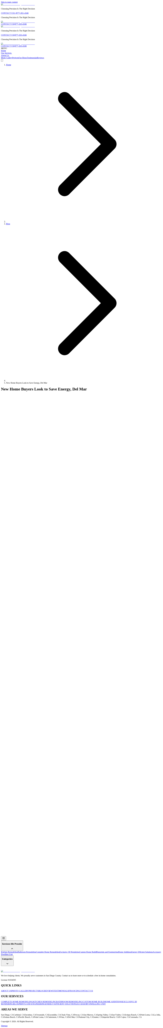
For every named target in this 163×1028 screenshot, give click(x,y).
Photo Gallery (6, 58)
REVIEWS (48, 991)
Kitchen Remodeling (9, 952)
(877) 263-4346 (20, 24)
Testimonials (32, 58)
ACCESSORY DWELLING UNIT (91, 1004)
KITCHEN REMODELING (44, 1002)
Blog (8, 224)
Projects (15, 58)
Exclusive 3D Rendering (69, 952)
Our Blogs (23, 58)
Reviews (40, 58)
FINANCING (74, 991)
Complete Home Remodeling (13, 888)
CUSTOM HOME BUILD (93, 1002)
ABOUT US (6, 991)
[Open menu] (2, 60)
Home (3, 51)
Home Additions (124, 952)
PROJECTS (34, 991)
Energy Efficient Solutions (35, 888)
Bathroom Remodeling (27, 952)
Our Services (6, 53)
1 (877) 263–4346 (21, 13)
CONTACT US (7, 13)
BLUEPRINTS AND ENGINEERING (29, 1004)
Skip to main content (9, 2)
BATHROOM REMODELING (69, 1002)
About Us (5, 55)
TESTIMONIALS (61, 991)
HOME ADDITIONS (113, 1002)
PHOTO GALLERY (20, 991)
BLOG (41, 991)
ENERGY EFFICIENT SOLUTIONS (61, 1004)
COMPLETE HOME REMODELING (17, 1002)
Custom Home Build (87, 952)
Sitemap (4, 1026)
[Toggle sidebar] (3, 938)
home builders (46, 929)
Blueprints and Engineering (107, 952)
